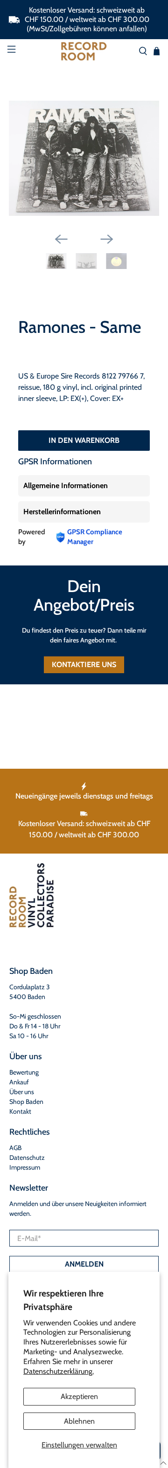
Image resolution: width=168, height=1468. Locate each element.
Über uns (21, 1092)
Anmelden (84, 1264)
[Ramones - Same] (84, 158)
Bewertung (24, 1072)
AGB (15, 1148)
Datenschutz (27, 1157)
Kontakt (20, 1111)
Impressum (24, 1167)
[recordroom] (84, 51)
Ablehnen (79, 1421)
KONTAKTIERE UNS (84, 664)
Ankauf (19, 1082)
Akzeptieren (79, 1396)
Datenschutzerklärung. (58, 1371)
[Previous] (61, 239)
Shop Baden (26, 1101)
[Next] (107, 239)
